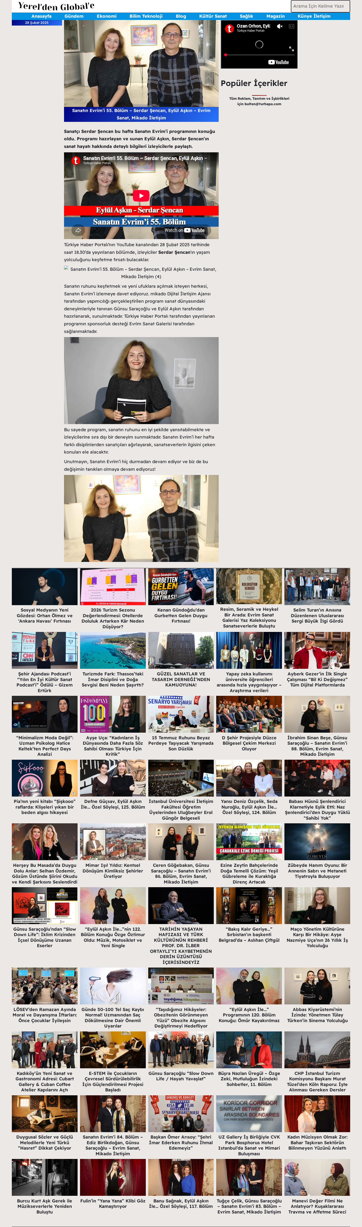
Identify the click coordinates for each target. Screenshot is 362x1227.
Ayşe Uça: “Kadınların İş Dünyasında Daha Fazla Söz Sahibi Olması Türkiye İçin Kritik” (113, 746)
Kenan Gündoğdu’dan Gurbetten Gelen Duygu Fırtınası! (180, 615)
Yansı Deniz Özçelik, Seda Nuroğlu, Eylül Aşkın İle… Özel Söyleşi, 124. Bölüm (249, 807)
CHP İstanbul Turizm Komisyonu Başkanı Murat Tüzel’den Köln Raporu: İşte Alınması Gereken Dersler (317, 1081)
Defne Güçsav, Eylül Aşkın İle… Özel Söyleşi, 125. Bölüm (113, 804)
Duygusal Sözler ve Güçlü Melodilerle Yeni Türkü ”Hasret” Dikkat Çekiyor (44, 1142)
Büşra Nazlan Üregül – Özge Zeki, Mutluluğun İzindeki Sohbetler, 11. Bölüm (249, 1078)
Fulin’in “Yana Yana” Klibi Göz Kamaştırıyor (113, 1203)
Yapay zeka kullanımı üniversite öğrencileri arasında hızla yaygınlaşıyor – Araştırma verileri (249, 682)
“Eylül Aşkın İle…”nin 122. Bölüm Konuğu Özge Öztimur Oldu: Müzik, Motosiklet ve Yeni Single (113, 937)
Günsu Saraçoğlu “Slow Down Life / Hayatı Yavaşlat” (181, 1076)
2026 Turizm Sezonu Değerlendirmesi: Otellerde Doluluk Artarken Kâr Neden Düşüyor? (113, 618)
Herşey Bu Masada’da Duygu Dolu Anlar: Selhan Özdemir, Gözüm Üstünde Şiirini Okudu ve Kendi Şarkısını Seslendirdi (44, 873)
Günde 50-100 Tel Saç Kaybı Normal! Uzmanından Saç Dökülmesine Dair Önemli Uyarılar (113, 1018)
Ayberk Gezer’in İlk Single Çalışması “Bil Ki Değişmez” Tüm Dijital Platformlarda (317, 679)
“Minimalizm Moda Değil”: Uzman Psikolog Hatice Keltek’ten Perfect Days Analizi (44, 746)
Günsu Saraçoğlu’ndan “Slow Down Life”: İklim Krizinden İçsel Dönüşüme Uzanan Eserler (44, 937)
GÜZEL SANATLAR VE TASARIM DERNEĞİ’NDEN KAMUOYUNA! (181, 679)
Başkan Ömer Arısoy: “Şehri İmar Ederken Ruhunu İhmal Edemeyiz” (181, 1142)
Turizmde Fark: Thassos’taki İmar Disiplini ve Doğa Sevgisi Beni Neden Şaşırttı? (113, 679)
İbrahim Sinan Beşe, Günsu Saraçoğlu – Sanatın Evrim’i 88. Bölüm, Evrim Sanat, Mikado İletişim (317, 746)
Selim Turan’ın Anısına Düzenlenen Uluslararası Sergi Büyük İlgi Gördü (317, 615)
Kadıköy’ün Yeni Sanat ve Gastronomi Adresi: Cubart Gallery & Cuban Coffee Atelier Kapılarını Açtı (45, 1081)
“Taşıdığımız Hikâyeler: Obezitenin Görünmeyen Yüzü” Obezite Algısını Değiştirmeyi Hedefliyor (181, 1018)
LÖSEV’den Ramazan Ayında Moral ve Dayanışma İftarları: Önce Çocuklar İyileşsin (45, 1015)
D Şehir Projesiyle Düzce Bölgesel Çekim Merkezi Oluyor (249, 743)
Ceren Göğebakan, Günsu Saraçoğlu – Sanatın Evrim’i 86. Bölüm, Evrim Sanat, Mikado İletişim (181, 873)
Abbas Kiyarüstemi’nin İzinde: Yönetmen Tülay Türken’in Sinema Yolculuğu (317, 1015)
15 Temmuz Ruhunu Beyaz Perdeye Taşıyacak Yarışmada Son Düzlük (181, 743)
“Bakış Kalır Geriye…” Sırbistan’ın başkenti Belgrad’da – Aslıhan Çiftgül (249, 934)
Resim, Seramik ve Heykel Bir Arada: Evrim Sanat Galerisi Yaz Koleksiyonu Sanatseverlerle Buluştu (249, 617)
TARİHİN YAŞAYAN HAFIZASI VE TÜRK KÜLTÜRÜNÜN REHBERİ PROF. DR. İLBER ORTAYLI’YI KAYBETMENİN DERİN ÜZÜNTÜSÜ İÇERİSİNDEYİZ (181, 945)
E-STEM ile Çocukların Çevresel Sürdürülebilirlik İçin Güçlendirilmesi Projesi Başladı (112, 1081)
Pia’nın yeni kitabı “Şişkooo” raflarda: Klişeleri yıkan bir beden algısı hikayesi (45, 807)
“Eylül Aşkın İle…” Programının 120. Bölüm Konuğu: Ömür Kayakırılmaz (249, 1015)
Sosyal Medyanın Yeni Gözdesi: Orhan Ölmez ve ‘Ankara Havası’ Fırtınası (45, 615)
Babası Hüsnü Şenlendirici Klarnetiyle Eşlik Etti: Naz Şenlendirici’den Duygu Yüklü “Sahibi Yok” (317, 810)
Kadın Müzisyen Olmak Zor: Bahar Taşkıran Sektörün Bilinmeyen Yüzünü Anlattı (317, 1142)
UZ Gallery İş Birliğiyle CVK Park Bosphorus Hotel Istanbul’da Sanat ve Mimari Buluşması (249, 1145)
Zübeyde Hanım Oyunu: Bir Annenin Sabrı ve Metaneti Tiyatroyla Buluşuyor (317, 870)
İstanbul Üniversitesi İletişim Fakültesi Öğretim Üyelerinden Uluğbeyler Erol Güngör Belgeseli (181, 810)
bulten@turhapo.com (263, 104)
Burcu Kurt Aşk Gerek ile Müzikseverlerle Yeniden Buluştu (44, 1206)
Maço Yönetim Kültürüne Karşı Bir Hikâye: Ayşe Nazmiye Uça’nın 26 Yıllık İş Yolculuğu (317, 937)
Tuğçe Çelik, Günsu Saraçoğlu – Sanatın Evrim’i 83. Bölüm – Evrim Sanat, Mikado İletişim (249, 1206)
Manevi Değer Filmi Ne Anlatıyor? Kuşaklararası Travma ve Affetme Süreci (317, 1206)
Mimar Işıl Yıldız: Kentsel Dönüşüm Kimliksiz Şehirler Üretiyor (112, 870)
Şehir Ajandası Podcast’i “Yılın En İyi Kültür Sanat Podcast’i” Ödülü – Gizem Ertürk (44, 682)
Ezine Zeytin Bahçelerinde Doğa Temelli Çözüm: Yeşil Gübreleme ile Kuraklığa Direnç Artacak (249, 873)
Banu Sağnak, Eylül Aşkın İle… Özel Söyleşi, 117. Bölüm (181, 1203)
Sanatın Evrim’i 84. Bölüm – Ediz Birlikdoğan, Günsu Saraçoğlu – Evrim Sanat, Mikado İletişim (113, 1145)
